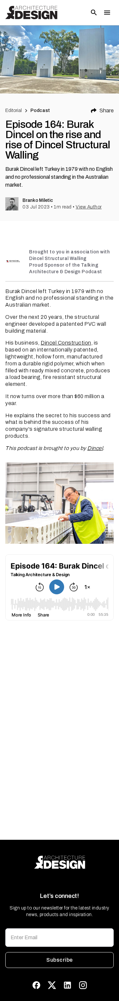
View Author (89, 206)
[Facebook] (36, 985)
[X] (52, 985)
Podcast (40, 110)
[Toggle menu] (107, 12)
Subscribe (59, 960)
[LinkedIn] (67, 985)
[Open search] (93, 12)
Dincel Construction (66, 343)
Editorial (13, 110)
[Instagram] (83, 985)
